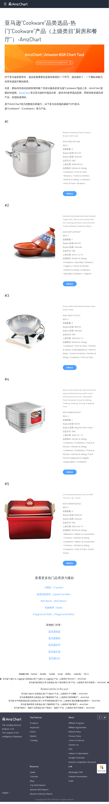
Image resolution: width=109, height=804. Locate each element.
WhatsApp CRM (76, 772)
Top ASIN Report (38, 785)
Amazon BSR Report (39, 789)
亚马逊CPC (54, 658)
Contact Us (74, 744)
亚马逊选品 (54, 631)
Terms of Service (76, 740)
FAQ (70, 749)
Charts (33, 731)
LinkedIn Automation (78, 776)
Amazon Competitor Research (82, 762)
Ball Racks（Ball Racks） (54, 600)
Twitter (33, 674)
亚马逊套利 (54, 638)
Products (34, 723)
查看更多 (69, 194)
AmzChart (24, 92)
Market (33, 736)
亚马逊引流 (54, 651)
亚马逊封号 (54, 644)
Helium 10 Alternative (78, 753)
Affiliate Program (76, 723)
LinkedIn (77, 674)
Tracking (34, 740)
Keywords (34, 727)
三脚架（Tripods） (54, 587)
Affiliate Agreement (77, 727)
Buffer (68, 674)
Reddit (43, 674)
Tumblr (52, 674)
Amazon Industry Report (41, 793)
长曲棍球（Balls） (54, 607)
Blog (32, 780)
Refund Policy (75, 731)
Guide (32, 772)
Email (60, 674)
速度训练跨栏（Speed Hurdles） (54, 594)
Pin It (86, 674)
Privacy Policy (75, 736)
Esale (71, 780)
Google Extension (77, 757)
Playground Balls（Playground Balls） (54, 614)
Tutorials (34, 776)
